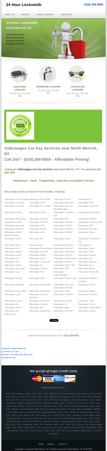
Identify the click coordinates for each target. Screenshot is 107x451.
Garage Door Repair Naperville (13, 348)
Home (41, 444)
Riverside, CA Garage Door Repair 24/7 (17, 354)
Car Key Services (45, 15)
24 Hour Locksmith (23, 5)
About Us (9, 15)
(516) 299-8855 (93, 4)
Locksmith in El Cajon (10, 351)
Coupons (25, 15)
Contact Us (66, 15)
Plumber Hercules (8, 358)
